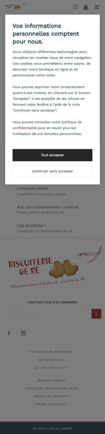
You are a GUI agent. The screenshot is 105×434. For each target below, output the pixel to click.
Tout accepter (52, 155)
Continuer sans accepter (52, 171)
